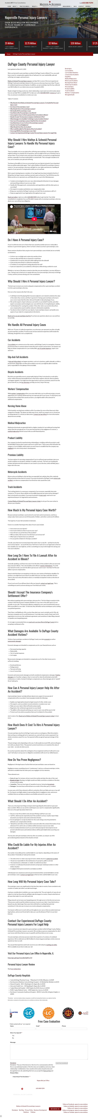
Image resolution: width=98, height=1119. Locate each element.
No (13, 1038)
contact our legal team (47, 583)
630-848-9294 (87, 3)
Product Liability (69, 88)
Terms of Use (47, 1071)
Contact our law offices (40, 414)
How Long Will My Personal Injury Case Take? (23, 131)
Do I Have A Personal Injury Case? (20, 107)
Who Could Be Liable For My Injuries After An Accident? (26, 129)
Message (13, 1042)
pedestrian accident (52, 858)
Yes (13, 1035)
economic (47, 639)
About (15, 6)
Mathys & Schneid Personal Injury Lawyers (28, 1106)
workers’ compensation (18, 393)
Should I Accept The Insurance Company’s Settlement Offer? (27, 117)
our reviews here (16, 969)
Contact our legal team (26, 874)
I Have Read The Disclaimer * (21, 1076)
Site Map (21, 1110)
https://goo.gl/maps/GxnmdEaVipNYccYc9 (20, 958)
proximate (51, 784)
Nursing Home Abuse (71, 82)
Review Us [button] (55, 1109)
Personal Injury (69, 86)
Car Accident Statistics (71, 72)
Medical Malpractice (71, 78)
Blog (75, 6)
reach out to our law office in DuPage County (41, 622)
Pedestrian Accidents (71, 84)
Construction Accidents (72, 74)
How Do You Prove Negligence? (19, 125)
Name (12, 1026)
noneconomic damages (14, 641)
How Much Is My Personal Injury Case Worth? (23, 113)
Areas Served (67, 6)
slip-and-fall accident (15, 361)
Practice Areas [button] (24, 6)
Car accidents (12, 344)
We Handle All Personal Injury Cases (20, 111)
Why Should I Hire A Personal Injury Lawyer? (22, 109)
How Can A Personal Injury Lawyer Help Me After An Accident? (28, 121)
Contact (81, 6)
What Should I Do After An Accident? (20, 127)
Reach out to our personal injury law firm (19, 316)
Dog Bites (68, 76)
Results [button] (34, 6)
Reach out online (12, 197)
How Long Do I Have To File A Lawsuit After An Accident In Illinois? (29, 115)
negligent (10, 448)
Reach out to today (36, 716)
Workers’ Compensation (72, 93)
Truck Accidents (69, 90)
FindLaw (33, 1112)
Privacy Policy (14, 1073)
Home (9, 6)
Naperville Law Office (43, 1080)
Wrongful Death (69, 95)
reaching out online (51, 945)
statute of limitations (46, 565)
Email (38, 1026)
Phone (64, 1026)
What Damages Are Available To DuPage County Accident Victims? (29, 119)
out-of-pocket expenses (44, 348)
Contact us (53, 93)
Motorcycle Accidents (71, 80)
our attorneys (25, 382)
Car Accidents (69, 70)
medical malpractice (13, 431)
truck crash (43, 495)
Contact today (24, 501)
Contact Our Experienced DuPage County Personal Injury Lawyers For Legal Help (33, 133)
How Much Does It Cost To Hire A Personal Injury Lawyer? (26, 123)
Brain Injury (68, 68)
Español (88, 6)
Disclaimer (13, 1063)
